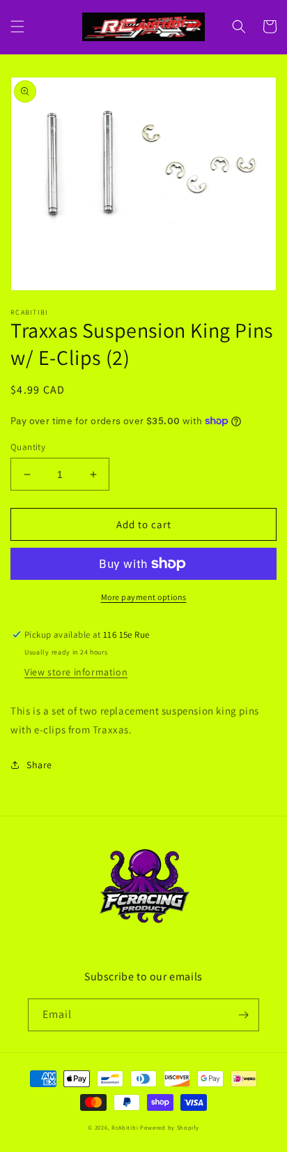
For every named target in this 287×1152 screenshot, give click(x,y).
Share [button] (39, 764)
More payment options (144, 597)
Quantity (27, 447)
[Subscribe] (243, 1014)
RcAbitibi (124, 1127)
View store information (75, 672)
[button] (17, 26)
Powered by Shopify (169, 1127)
